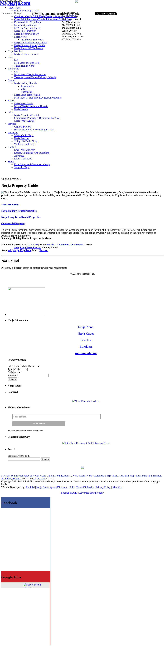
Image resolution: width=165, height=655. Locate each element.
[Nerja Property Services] (85, 401)
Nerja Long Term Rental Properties (20, 217)
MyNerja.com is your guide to (17, 475)
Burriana (86, 346)
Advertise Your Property (91, 492)
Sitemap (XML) (69, 492)
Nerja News (85, 327)
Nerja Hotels (79, 475)
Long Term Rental (30, 247)
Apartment (63, 244)
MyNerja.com (15, 3)
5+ (36, 244)
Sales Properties (10, 204)
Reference (13, 375)
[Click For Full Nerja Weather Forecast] (76, 1)
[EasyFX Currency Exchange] (82, 467)
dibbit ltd (30, 487)
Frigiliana (25, 250)
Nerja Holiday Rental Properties (19, 210)
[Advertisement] (123, 6)
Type (11, 369)
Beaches (86, 340)
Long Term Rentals (59, 475)
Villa (53, 244)
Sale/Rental (13, 366)
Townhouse (76, 244)
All (48, 244)
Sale (16, 247)
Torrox (43, 250)
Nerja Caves (86, 333)
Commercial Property (13, 223)
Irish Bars (6, 478)
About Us (117, 487)
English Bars (155, 475)
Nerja (16, 250)
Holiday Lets (39, 475)
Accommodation (86, 353)
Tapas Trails (39, 478)
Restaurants (142, 475)
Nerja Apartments (96, 475)
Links (71, 487)
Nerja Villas (111, 475)
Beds (11, 372)
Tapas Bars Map (126, 475)
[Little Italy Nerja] (85, 443)
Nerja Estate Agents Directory (51, 487)
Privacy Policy (103, 487)
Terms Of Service (85, 487)
